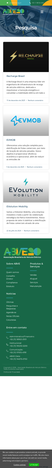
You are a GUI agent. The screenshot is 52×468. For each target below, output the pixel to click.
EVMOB (11, 140)
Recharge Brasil (16, 76)
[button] (42, 12)
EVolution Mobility (17, 206)
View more (33, 461)
